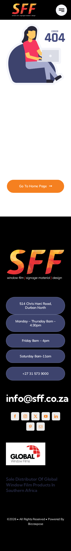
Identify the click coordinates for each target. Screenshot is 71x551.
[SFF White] (24, 5)
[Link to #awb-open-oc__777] (61, 10)
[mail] (40, 426)
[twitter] (35, 416)
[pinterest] (30, 426)
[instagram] (25, 416)
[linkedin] (56, 416)
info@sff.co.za (37, 398)
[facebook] (15, 416)
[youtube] (46, 416)
